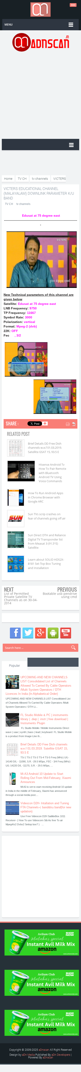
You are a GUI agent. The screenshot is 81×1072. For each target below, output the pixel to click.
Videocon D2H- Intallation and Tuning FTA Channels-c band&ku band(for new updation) (45, 807)
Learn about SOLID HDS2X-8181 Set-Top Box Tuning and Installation (46, 563)
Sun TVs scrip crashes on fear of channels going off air (46, 516)
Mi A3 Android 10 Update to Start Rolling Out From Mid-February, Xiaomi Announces (45, 778)
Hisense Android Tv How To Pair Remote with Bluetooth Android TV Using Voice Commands (52, 472)
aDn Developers (61, 1054)
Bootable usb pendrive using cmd (60, 595)
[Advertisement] (40, 94)
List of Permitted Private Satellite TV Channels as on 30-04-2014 (21, 598)
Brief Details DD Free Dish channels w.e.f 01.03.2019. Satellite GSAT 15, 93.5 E (45, 447)
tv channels (23, 204)
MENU (8, 24)
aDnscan (44, 1049)
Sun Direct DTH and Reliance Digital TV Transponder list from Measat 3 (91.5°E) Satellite (47, 541)
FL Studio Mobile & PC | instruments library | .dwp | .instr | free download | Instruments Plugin (44, 719)
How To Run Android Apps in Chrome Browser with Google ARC (45, 497)
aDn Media (28, 1054)
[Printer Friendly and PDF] (71, 424)
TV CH (9, 204)
